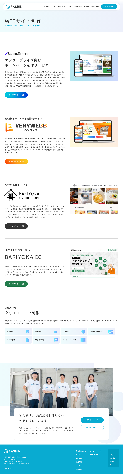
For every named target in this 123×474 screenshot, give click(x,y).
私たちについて (49, 6)
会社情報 (77, 6)
